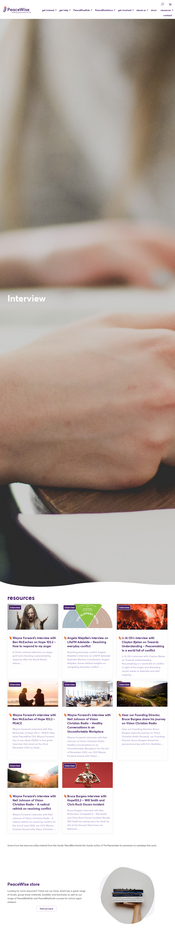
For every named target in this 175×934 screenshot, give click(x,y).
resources (166, 10)
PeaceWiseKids (81, 10)
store (153, 10)
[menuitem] (48, 10)
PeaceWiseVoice (104, 10)
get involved (124, 10)
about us (141, 10)
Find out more (46, 908)
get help (63, 10)
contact (167, 15)
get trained (48, 10)
